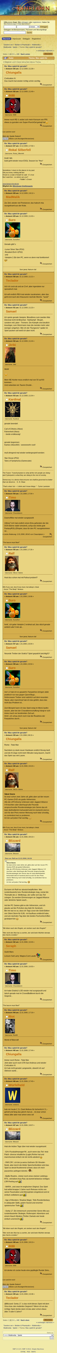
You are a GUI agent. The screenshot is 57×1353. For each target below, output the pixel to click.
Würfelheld (16, 1085)
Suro (12, 220)
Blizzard (14, 840)
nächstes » (50, 51)
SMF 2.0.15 (17, 1349)
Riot (12, 1016)
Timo (12, 497)
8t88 (12, 95)
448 (18, 54)
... (16, 54)
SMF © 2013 (26, 1349)
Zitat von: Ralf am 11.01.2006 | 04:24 (18, 858)
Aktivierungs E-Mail (14, 24)
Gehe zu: (50, 1333)
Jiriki (12, 345)
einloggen (24, 22)
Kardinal (15, 399)
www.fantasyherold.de (11, 184)
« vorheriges (40, 51)
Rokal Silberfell (20, 150)
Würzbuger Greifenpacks (23, 186)
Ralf (11, 553)
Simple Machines (38, 1349)
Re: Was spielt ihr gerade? (15, 66)
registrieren (37, 22)
